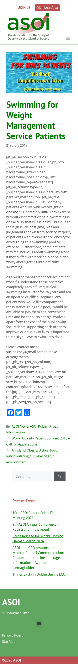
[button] (39, 623)
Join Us (24, 8)
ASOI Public (39, 426)
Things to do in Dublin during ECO (39, 574)
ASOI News (20, 426)
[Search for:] (33, 476)
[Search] (60, 476)
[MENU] (68, 38)
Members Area (47, 8)
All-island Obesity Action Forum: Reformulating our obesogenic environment (33, 456)
